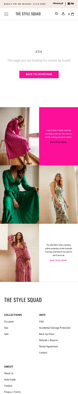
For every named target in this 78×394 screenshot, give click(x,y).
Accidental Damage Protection (55, 328)
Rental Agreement (48, 346)
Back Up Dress (46, 334)
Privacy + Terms (12, 392)
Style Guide (10, 380)
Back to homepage (39, 74)
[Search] (56, 14)
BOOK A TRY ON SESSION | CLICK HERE (25, 4)
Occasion (9, 322)
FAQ (41, 322)
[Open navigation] (6, 14)
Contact (43, 353)
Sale (6, 334)
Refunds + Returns (48, 340)
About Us (9, 373)
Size (6, 328)
